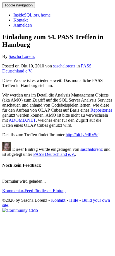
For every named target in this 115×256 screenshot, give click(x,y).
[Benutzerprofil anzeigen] (6, 149)
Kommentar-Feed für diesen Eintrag (34, 190)
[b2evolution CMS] (20, 210)
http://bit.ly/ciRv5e (82, 134)
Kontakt (20, 20)
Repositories (101, 110)
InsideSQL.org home (32, 15)
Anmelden (22, 25)
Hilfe (73, 200)
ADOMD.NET (22, 120)
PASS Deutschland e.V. (54, 154)
